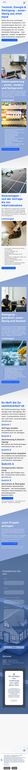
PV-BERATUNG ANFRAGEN (8, 268)
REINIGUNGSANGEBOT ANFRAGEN (10, 381)
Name (5, 578)
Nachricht (6, 607)
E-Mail (6, 588)
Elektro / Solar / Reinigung (11, 597)
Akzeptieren (14, 700)
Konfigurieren (6, 764)
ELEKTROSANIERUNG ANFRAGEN (10, 149)
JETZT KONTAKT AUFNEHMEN (9, 40)
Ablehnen (14, 768)
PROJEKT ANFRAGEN (7, 498)
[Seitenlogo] (4, 2)
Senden (14, 647)
